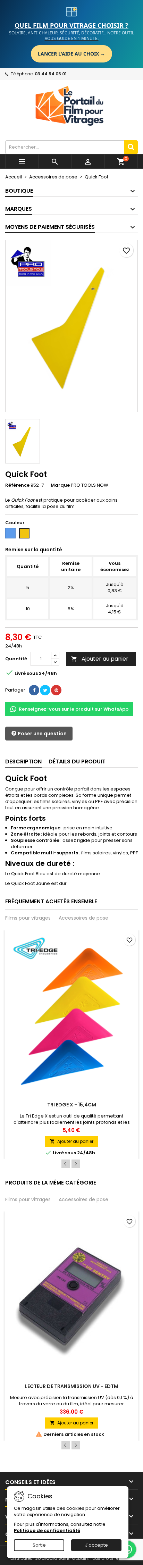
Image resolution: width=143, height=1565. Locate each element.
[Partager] (34, 690)
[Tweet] (45, 690)
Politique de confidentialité (47, 1530)
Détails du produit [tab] (77, 761)
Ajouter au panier (99, 659)
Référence (17, 485)
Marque (60, 485)
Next (76, 1164)
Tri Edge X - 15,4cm (71, 1104)
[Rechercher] (131, 147)
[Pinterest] (56, 690)
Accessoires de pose (83, 918)
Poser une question (42, 733)
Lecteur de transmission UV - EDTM (71, 1386)
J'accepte (96, 1545)
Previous (65, 1164)
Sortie (39, 1545)
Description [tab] (23, 761)
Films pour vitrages (28, 918)
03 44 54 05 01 (51, 74)
